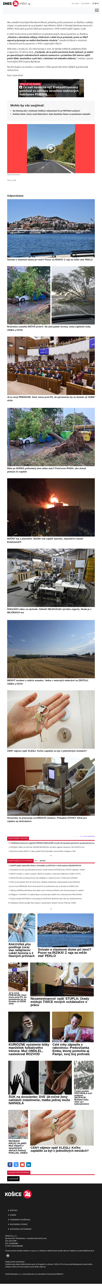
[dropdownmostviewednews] (51, 856)
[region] (29, 4)
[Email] (22, 1165)
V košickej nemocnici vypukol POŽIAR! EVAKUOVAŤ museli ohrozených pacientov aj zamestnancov (52, 843)
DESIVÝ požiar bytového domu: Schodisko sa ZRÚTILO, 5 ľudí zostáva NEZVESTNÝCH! (45, 865)
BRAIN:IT (59, 1274)
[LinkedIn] (28, 1165)
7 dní (35, 860)
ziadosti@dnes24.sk (86, 1250)
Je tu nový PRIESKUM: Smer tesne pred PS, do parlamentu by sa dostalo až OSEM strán (44, 886)
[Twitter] (16, 1165)
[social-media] (7, 1256)
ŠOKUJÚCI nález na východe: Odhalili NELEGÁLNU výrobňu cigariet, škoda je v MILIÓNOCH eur (47, 847)
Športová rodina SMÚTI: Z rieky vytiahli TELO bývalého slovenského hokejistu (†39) (42, 851)
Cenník (12, 1215)
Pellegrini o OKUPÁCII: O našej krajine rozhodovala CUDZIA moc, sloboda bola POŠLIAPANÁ (46, 894)
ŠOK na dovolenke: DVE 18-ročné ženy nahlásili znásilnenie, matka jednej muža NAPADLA (45, 882)
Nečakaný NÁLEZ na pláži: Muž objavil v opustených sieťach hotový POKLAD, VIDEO (43, 903)
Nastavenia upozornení (20, 1229)
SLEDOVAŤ (13, 1178)
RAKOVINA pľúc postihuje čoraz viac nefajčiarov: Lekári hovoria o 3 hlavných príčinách (44, 878)
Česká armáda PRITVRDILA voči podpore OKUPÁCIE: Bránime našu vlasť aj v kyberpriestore (46, 898)
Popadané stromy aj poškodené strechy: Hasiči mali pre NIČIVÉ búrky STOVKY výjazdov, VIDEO (47, 869)
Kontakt (13, 1210)
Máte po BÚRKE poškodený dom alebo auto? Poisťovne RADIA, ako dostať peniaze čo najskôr (47, 890)
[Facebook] (10, 1165)
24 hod (42, 860)
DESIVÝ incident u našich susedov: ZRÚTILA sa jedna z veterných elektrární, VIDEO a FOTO (45, 874)
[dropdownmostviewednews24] (51, 909)
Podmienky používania (19, 1219)
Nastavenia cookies (18, 1224)
